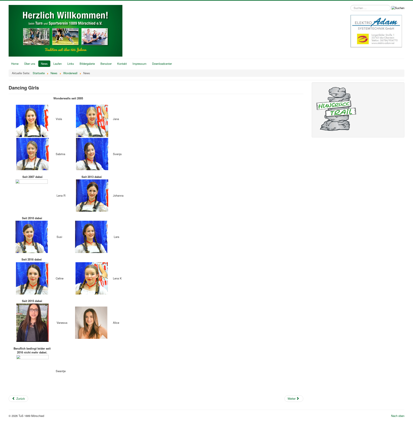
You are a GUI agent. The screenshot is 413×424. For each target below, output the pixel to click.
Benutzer (106, 64)
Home (14, 64)
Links (70, 64)
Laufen (57, 64)
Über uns (29, 64)
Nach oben (397, 416)
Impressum (139, 64)
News (44, 64)
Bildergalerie (87, 64)
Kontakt (122, 64)
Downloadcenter (162, 64)
